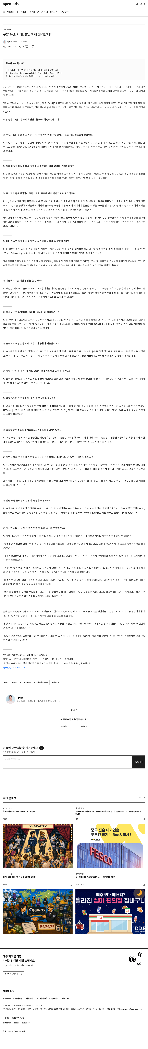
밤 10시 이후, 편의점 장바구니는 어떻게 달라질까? (95, 877)
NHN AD (8, 991)
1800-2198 (110, 1009)
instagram (7, 1023)
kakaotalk (26, 1023)
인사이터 (44, 12)
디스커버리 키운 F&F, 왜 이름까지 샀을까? (20, 877)
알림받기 (74, 710)
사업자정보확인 (32, 1009)
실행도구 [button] (53, 12)
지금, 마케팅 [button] (21, 12)
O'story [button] (64, 12)
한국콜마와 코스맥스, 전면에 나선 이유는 (19, 811)
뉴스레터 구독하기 (11, 974)
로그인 (142, 4)
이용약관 (6, 1018)
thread (16, 1023)
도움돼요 (64, 726)
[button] (141, 797)
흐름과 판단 (34, 12)
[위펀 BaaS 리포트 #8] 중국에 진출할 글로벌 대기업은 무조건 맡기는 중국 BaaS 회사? (108, 813)
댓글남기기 (139, 762)
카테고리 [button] (10, 12)
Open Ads (10, 4)
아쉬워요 (84, 726)
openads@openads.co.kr (132, 1009)
